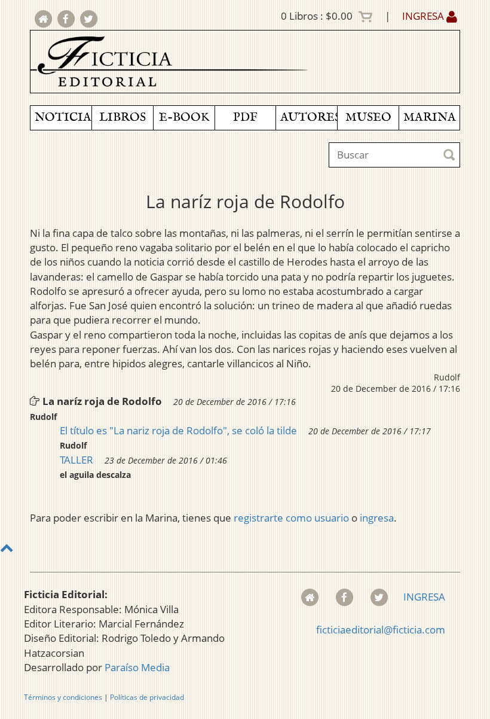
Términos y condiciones (63, 697)
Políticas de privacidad (147, 697)
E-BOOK (184, 117)
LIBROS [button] (122, 117)
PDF (245, 117)
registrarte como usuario (291, 518)
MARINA (429, 117)
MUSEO (368, 117)
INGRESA (424, 16)
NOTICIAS (63, 117)
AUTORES (308, 117)
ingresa (377, 518)
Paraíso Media (137, 667)
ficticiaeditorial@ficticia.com (380, 629)
